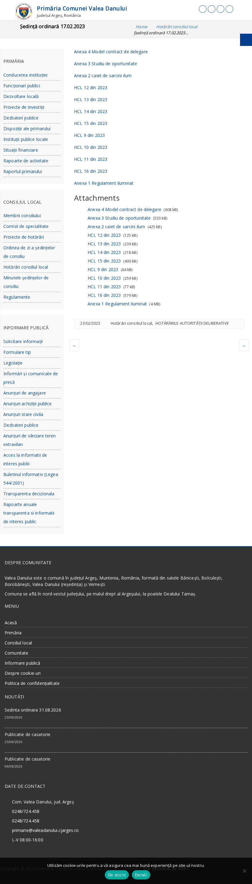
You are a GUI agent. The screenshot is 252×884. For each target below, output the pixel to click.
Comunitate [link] (16, 653)
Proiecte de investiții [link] (23, 107)
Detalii (141, 874)
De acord (117, 874)
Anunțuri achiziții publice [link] (27, 403)
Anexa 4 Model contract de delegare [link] (111, 52)
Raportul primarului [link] (22, 171)
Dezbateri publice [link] (20, 118)
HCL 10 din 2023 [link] (90, 147)
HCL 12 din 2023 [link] (90, 87)
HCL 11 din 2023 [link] (90, 159)
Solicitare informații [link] (23, 341)
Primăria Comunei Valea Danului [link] (82, 8)
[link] (23, 11)
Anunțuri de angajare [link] (24, 393)
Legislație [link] (12, 363)
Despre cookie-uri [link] (23, 673)
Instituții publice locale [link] (25, 139)
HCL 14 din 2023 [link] (90, 111)
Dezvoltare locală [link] (21, 96)
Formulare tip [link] (17, 352)
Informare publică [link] (22, 663)
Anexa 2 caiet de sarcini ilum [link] (103, 75)
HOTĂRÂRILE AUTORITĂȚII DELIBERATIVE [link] (192, 323)
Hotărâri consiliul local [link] (131, 323)
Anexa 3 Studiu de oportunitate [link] (105, 63)
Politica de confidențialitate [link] (32, 683)
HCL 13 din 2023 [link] (90, 99)
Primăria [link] (13, 633)
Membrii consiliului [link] (22, 215)
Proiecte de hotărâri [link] (23, 237)
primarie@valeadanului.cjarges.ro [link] (45, 830)
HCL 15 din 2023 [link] (90, 123)
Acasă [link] (11, 622)
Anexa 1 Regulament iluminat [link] (103, 183)
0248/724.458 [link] (26, 811)
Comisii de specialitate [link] (26, 226)
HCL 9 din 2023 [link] (89, 135)
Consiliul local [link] (18, 643)
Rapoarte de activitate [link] (25, 161)
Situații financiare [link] (20, 150)
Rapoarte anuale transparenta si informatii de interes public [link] (29, 512)
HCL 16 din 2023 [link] (90, 171)
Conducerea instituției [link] (25, 75)
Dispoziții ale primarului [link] (27, 128)
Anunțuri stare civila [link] (23, 414)
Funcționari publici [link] (21, 86)
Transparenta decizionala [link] (28, 494)
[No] (244, 871)
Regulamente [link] (16, 297)
